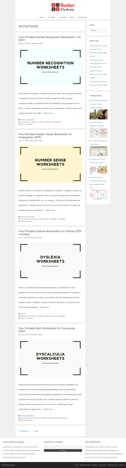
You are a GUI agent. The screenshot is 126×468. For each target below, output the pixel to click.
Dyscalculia (30, 120)
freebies (34, 122)
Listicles (41, 17)
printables (52, 219)
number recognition (45, 122)
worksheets (57, 122)
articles (23, 120)
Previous (23, 431)
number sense (43, 219)
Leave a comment (26, 124)
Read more (48, 113)
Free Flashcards (82, 17)
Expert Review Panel (85, 465)
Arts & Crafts (51, 17)
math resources (50, 316)
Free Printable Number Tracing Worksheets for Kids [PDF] (98, 63)
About (76, 465)
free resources (25, 122)
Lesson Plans (62, 17)
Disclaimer (94, 465)
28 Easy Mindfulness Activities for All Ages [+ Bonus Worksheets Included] (98, 49)
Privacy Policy (102, 465)
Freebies (71, 17)
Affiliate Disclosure (112, 465)
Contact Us (122, 465)
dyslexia (23, 316)
